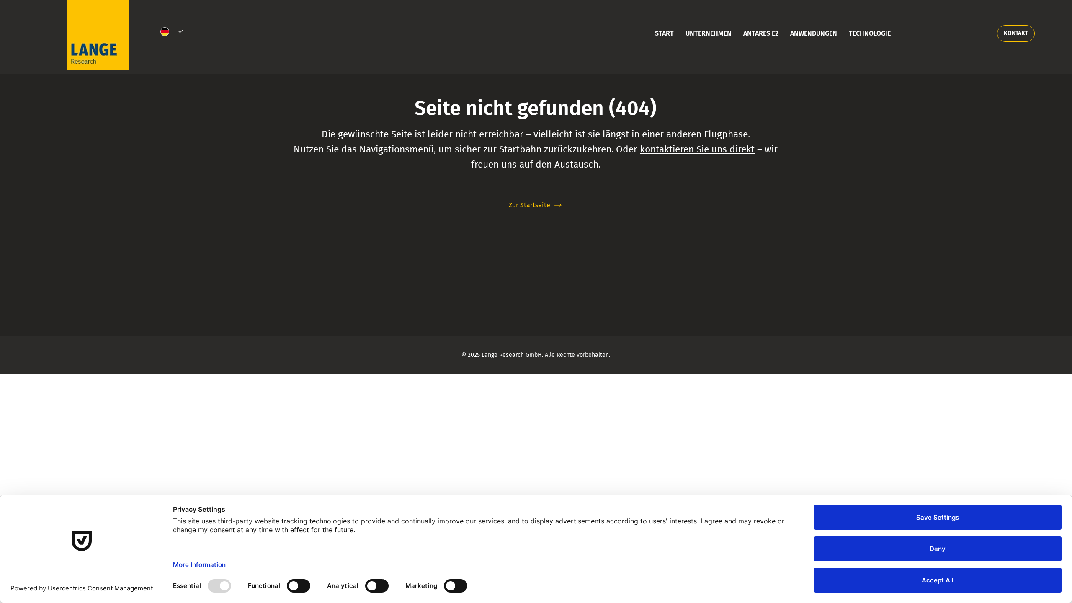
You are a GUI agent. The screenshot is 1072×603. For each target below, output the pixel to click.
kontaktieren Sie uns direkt (697, 149)
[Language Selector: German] (171, 32)
